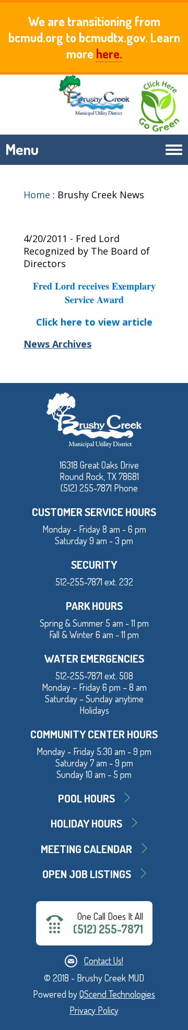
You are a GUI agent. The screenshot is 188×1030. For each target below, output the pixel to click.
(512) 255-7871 (108, 929)
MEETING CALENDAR (86, 849)
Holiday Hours (86, 823)
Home (37, 194)
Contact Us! (103, 960)
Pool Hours (86, 798)
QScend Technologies (117, 994)
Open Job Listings (86, 874)
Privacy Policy (94, 1010)
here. (109, 53)
